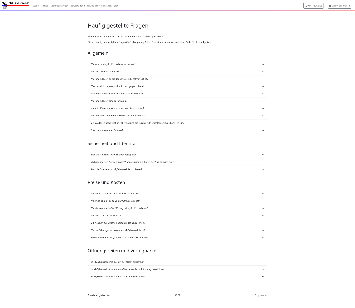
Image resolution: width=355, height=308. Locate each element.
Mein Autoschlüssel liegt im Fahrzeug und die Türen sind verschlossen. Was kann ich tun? (137, 122)
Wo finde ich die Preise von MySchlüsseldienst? (115, 200)
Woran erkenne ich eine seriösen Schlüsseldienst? (117, 93)
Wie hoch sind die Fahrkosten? (106, 215)
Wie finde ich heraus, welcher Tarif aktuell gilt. (115, 193)
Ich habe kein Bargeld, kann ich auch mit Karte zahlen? (119, 237)
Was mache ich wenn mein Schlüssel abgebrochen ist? (119, 115)
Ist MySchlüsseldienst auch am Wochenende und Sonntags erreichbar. (127, 269)
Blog (116, 5)
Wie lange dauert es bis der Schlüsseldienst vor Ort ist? (119, 78)
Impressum (261, 295)
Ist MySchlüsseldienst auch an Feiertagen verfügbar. (118, 276)
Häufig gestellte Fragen (99, 5)
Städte (36, 5)
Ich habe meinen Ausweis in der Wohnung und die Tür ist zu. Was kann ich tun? (132, 161)
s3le (107, 295)
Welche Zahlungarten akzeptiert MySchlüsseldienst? (118, 230)
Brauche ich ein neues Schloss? (107, 130)
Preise (45, 5)
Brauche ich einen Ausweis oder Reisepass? (113, 154)
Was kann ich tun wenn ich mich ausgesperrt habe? (117, 86)
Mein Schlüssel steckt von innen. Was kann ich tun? (117, 108)
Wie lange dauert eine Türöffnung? (109, 100)
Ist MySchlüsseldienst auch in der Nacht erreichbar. (117, 261)
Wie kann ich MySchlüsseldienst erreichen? (113, 64)
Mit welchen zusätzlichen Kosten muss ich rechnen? (118, 222)
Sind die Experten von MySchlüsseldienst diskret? (116, 169)
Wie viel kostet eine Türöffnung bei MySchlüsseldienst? (119, 208)
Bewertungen (78, 5)
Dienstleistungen (59, 5)
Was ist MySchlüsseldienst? (105, 71)
